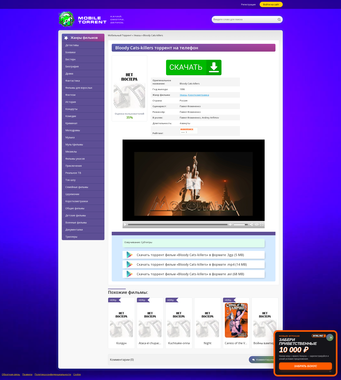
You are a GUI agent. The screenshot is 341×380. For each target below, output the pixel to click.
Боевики (70, 52)
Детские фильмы (75, 215)
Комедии (70, 116)
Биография (72, 66)
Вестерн (70, 59)
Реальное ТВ (73, 172)
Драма (69, 73)
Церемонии (72, 194)
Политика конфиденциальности (53, 374)
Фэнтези (70, 94)
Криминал (71, 123)
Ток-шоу (70, 180)
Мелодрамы (72, 130)
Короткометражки (76, 201)
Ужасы (183, 94)
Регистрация (248, 4)
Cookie (77, 374)
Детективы (72, 45)
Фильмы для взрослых (78, 87)
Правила (27, 374)
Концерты (71, 109)
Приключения (73, 165)
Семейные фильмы (76, 187)
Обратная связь (11, 374)
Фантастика (72, 80)
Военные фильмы (76, 222)
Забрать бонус (305, 366)
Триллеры (71, 236)
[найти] (279, 19)
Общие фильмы (74, 208)
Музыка (70, 137)
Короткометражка (198, 94)
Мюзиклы (71, 151)
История (70, 102)
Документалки (74, 229)
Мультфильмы (74, 144)
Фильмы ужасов (75, 158)
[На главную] (93, 19)
